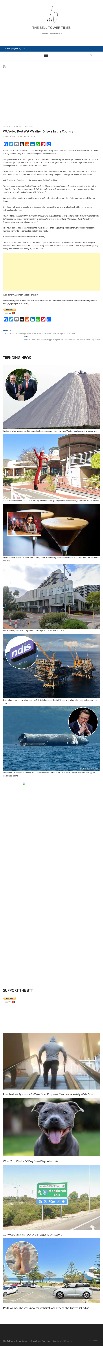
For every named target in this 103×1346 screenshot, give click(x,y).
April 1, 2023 (17, 136)
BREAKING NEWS (26, 127)
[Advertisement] (51, 272)
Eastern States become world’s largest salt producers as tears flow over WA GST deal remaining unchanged (50, 431)
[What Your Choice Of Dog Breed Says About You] (51, 1127)
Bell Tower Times (10, 127)
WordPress (46, 1341)
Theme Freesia (36, 1341)
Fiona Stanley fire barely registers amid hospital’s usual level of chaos (33, 630)
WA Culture (31, 136)
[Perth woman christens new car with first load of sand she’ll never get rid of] (51, 1270)
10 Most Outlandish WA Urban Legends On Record (32, 1234)
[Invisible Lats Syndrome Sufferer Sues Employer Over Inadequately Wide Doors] (51, 1061)
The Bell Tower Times (12, 1341)
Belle (6, 136)
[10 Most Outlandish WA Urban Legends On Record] (51, 1197)
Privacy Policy (93, 1340)
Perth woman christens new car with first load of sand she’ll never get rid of (46, 1307)
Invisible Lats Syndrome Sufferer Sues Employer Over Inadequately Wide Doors (49, 1094)
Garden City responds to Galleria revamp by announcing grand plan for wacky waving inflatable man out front (51, 500)
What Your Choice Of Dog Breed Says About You (31, 1161)
